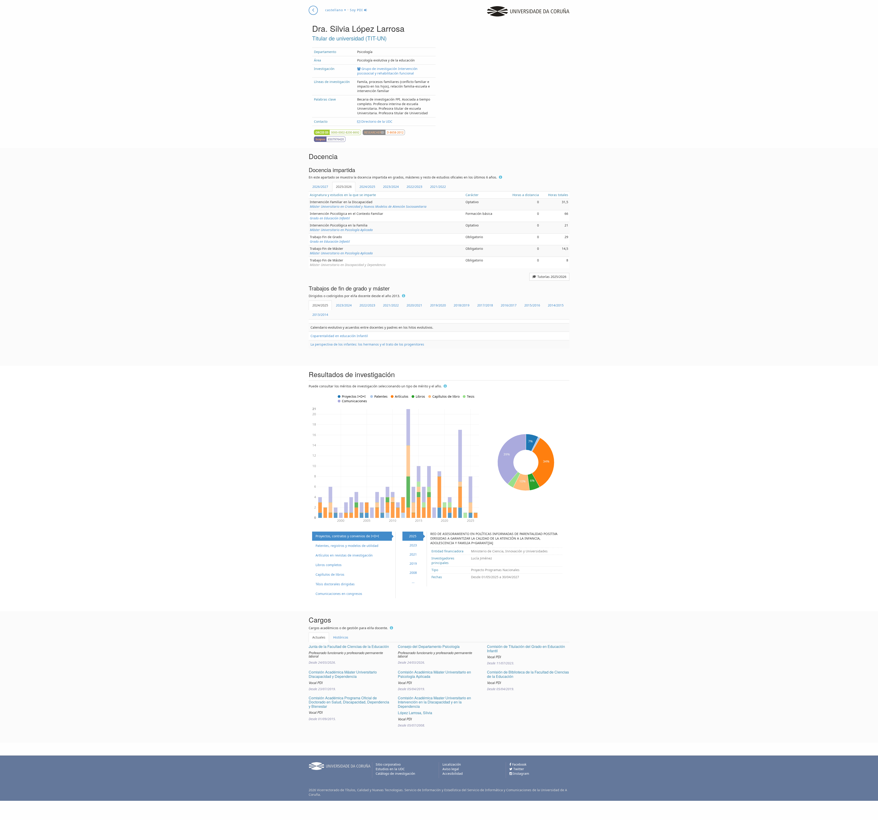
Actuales (318, 637)
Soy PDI (357, 10)
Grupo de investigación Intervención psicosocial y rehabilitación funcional (387, 71)
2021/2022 (438, 186)
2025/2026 (344, 186)
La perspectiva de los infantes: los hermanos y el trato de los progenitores (367, 344)
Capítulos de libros (330, 574)
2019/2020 (438, 305)
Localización (451, 764)
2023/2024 (391, 186)
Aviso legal (450, 769)
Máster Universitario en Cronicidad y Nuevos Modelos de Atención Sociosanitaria (368, 206)
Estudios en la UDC (390, 769)
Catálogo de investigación (395, 773)
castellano (334, 10)
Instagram (520, 773)
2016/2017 (509, 305)
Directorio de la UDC (376, 121)
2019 (413, 563)
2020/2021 (414, 305)
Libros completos (329, 565)
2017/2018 (485, 305)
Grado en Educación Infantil (330, 218)
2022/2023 (414, 186)
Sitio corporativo (388, 764)
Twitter (518, 769)
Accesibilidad (452, 773)
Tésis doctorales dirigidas (335, 584)
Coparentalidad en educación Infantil (339, 336)
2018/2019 (461, 305)
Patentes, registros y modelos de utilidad (347, 545)
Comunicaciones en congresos (339, 593)
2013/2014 (320, 314)
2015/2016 (532, 305)
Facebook (518, 764)
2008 (413, 572)
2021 (413, 554)
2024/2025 (367, 186)
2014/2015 (556, 305)
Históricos (340, 637)
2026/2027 (320, 186)
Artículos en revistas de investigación (344, 555)
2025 (412, 536)
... (413, 582)
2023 (413, 545)
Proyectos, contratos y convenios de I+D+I (347, 536)
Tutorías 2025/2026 (551, 276)
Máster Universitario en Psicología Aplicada (341, 230)
